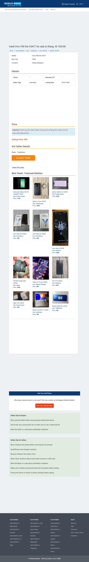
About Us (73, 523)
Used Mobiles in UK (15, 539)
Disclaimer (74, 536)
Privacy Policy (79, 533)
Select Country (69, 4)
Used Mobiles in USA (16, 536)
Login (80, 4)
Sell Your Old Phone (44, 393)
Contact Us (74, 529)
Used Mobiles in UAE (36, 523)
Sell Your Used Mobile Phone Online (15, 10)
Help (72, 526)
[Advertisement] (44, 28)
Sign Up (53, 10)
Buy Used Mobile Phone (36, 10)
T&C (72, 533)
